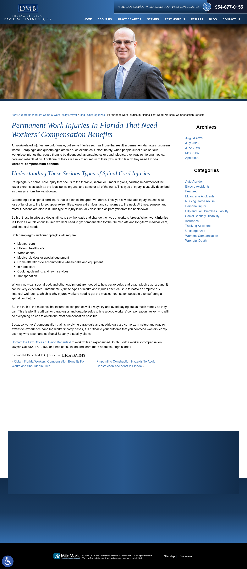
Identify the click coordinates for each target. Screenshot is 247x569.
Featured (191, 191)
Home (88, 19)
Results (197, 19)
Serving (153, 19)
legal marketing (112, 558)
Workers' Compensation (201, 235)
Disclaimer (185, 556)
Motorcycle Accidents (199, 196)
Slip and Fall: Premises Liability (206, 211)
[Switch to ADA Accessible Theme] (8, 561)
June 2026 (192, 148)
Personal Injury (195, 206)
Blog (213, 19)
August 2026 (194, 138)
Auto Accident (194, 181)
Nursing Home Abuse (200, 201)
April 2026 (192, 157)
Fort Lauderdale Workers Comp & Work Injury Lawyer (44, 115)
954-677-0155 (229, 6)
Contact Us (231, 19)
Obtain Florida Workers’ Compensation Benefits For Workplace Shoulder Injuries (48, 363)
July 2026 (192, 143)
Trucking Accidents (198, 225)
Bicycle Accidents (197, 186)
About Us (105, 19)
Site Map (169, 556)
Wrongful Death (196, 240)
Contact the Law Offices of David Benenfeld (41, 342)
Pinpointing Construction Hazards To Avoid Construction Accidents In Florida (126, 363)
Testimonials (175, 19)
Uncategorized (96, 115)
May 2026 (192, 152)
